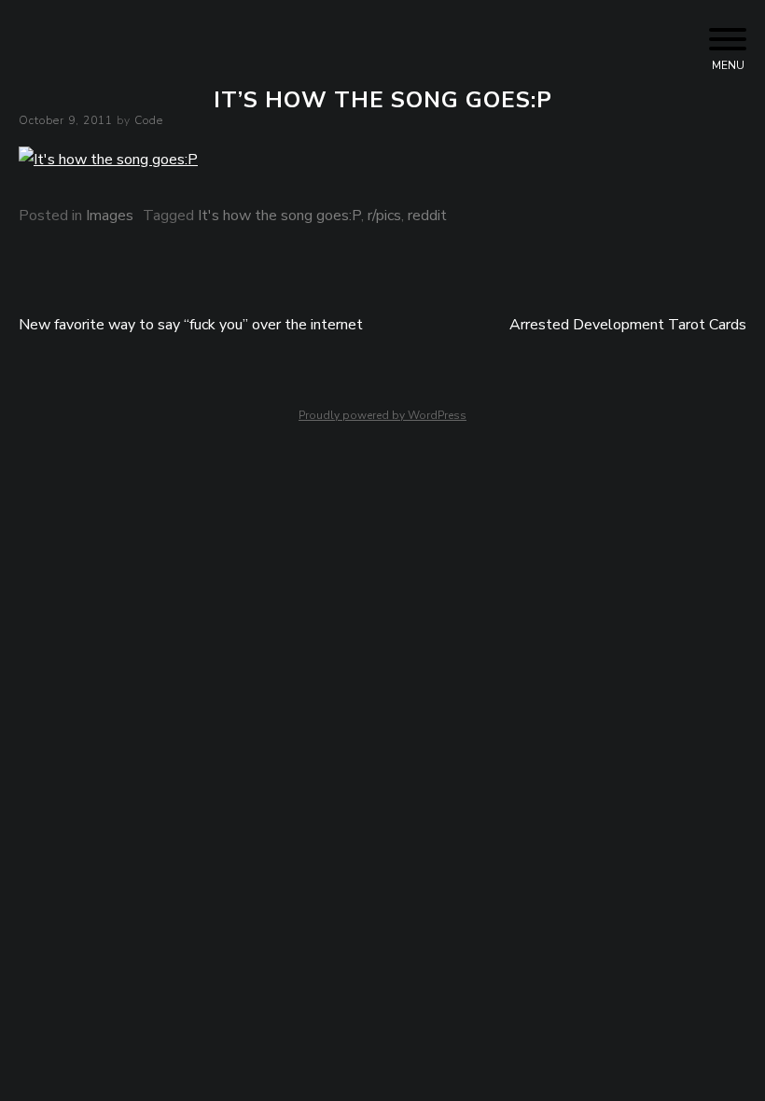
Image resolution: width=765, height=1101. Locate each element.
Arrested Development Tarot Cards (627, 324)
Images (109, 215)
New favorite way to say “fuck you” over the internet (191, 324)
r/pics (384, 215)
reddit (427, 215)
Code (148, 120)
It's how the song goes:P (279, 215)
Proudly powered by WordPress (382, 415)
